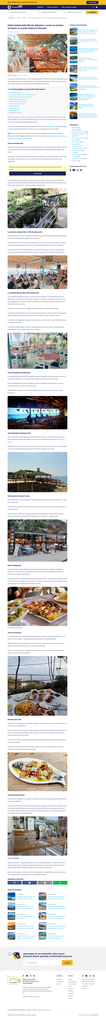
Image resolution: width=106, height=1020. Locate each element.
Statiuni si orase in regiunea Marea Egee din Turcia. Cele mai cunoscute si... (88, 87)
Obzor (70, 986)
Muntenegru (76, 142)
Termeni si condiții (83, 1015)
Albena (70, 979)
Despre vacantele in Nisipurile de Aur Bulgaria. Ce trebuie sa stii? (87, 40)
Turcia (74, 156)
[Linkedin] (81, 170)
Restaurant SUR (14, 110)
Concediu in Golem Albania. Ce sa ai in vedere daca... (56, 937)
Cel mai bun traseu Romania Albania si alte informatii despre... (56, 928)
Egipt (74, 136)
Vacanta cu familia (78, 158)
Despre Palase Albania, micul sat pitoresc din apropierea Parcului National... (26, 937)
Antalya (70, 998)
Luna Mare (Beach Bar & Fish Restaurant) (22, 94)
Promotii (75, 144)
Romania (75, 146)
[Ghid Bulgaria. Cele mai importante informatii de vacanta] (74, 106)
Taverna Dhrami (14, 108)
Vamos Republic (14, 106)
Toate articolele (77, 154)
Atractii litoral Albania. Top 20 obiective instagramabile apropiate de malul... (25, 928)
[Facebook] (70, 170)
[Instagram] (78, 170)
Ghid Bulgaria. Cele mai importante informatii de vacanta (86, 105)
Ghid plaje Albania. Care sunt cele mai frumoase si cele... (26, 897)
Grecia (74, 140)
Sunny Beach (72, 984)
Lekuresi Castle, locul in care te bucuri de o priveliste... (56, 917)
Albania (24, 17)
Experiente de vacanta (79, 138)
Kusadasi (71, 993)
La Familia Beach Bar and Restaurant (21, 97)
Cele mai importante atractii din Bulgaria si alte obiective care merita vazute (88, 68)
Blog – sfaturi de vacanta (69, 7)
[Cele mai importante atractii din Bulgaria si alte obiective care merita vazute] (74, 68)
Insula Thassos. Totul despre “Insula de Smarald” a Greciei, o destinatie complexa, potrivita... (88, 115)
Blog (19, 17)
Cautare (92, 12)
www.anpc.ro (47, 1010)
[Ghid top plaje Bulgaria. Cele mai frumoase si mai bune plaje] (74, 78)
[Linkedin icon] (34, 976)
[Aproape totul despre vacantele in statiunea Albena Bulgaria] (74, 59)
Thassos (70, 988)
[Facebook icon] (24, 976)
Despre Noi (85, 986)
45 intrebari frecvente (88, 981)
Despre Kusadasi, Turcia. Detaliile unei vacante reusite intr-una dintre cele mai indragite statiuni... (87, 96)
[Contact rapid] (96, 7)
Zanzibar (75, 160)
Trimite (67, 963)
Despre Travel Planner (79, 134)
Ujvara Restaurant (15, 92)
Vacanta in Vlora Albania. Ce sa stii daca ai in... (26, 917)
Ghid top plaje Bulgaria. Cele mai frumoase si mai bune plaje (88, 78)
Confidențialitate (93, 1015)
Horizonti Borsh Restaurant (18, 101)
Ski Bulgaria (60, 981)
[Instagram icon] (31, 976)
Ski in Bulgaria (76, 150)
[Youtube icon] (27, 976)
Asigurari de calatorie (88, 979)
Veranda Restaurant (15, 112)
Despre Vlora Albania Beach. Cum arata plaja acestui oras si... (57, 908)
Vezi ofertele (92, 2)
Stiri (73, 152)
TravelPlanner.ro (11, 17)
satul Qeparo (51, 126)
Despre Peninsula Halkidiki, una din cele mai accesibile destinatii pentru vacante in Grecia (88, 50)
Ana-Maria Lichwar (21, 75)
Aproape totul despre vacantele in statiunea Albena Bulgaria (87, 59)
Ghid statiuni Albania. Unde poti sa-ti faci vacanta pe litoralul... (56, 898)
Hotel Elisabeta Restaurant (18, 99)
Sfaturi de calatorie (78, 148)
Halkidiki (70, 991)
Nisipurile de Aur (72, 981)
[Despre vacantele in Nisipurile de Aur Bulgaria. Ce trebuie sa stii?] (74, 40)
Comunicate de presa (79, 131)
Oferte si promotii (52, 7)
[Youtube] (73, 170)
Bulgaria (74, 129)
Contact (84, 988)
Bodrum (70, 995)
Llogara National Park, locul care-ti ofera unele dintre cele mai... (25, 908)
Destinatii (40, 7)
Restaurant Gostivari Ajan (17, 103)
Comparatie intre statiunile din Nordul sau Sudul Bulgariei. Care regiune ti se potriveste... (87, 31)
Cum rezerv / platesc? (88, 984)
